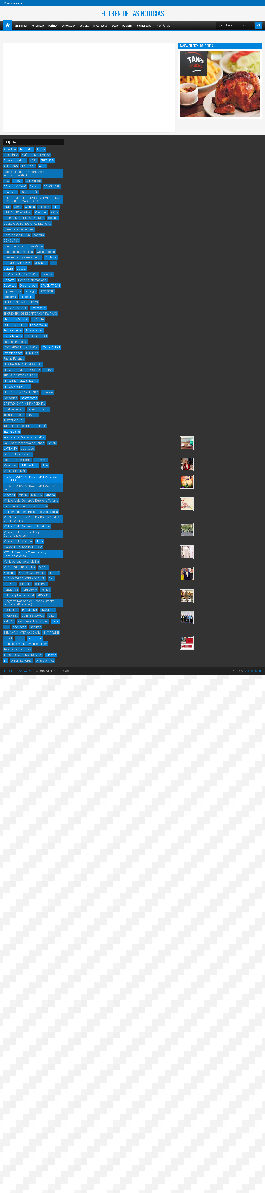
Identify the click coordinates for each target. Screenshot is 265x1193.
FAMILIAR (32, 353)
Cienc (17, 207)
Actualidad (38, 25)
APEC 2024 (48, 160)
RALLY (52, 615)
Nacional (9, 573)
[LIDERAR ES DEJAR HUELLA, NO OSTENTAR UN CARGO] (187, 464)
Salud (115, 25)
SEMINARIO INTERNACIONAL (22, 632)
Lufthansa (40, 460)
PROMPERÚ (29, 610)
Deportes (127, 25)
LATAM (52, 443)
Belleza (17, 181)
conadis (38, 235)
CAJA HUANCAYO (15, 186)
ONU (51, 578)
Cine (56, 207)
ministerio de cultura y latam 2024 (26, 506)
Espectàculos (13, 336)
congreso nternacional (18, 252)
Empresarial (38, 308)
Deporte (9, 280)
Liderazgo (27, 448)
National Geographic (32, 573)
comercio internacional (19, 229)
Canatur (35, 186)
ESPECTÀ (38, 319)
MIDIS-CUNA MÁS (15, 471)
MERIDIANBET (21, 25)
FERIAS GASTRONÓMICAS (20, 375)
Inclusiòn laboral (38, 409)
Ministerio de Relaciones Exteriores (27, 526)
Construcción (46, 252)
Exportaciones (13, 353)
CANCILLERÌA (29, 192)
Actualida (10, 149)
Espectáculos (34, 330)
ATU (6, 181)
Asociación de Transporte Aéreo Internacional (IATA (25, 173)
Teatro (20, 638)
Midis (45, 465)
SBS (6, 627)
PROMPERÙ (48, 610)
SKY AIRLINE (51, 632)
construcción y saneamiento (22, 257)
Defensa (47, 274)
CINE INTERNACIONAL (17, 212)
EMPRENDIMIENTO (15, 308)
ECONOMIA (47, 291)
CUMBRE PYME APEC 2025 (21, 274)
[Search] (258, 25)
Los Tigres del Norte (17, 460)
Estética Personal (15, 342)
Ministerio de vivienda (18, 541)
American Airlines (15, 160)
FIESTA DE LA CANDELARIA (21, 392)
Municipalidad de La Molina (21, 561)
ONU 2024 (10, 584)
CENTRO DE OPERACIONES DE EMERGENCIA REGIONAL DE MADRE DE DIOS (32, 199)
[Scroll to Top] (259, 1187)
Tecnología (35, 638)
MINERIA (36, 495)
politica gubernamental (19, 595)
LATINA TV (10, 448)
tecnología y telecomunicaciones (26, 644)
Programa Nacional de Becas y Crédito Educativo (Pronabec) (29, 602)
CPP (53, 263)
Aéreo (41, 149)
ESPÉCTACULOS (36, 336)
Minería (50, 495)
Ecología (30, 291)
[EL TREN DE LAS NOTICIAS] (7, 25)
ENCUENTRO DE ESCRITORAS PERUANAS (30, 313)
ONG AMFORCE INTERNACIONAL (24, 578)
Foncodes (10, 398)
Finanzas (47, 392)
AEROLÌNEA (11, 155)
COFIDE (53, 218)
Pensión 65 (11, 589)
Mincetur (9, 495)
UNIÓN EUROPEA (21, 660)
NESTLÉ (54, 573)
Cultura (84, 25)
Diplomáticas (28, 285)
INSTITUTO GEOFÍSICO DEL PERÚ (25, 426)
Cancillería (10, 192)
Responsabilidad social (33, 621)
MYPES (43, 567)
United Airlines (45, 660)
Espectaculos (13, 330)
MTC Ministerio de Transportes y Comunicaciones (25, 554)
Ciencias (44, 207)
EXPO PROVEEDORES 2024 (21, 347)
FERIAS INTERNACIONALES (21, 381)
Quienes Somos (145, 25)
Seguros (35, 627)
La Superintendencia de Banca (24, 443)
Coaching (41, 212)
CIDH (7, 207)
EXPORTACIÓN (51, 347)
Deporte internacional (32, 280)
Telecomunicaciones (17, 649)
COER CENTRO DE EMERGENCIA (24, 218)
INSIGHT (32, 415)
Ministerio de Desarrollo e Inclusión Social (31, 512)
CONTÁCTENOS (164, 25)
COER (54, 212)
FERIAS (48, 370)
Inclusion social (14, 415)
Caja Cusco (33, 181)
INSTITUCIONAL (14, 420)
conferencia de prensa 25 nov (23, 246)
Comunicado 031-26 (17, 235)
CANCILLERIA (52, 186)
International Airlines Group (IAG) (24, 437)
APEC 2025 (11, 166)
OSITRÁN (41, 584)
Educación (27, 297)
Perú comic (29, 589)
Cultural (21, 268)
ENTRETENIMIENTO (16, 319)
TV (5, 660)
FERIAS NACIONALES (17, 386)
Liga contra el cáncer (18, 454)
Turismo (51, 655)
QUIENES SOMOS (33, 615)
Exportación (68, 25)
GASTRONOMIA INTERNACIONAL (24, 403)
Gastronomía (29, 398)
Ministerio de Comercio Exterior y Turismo (31, 500)
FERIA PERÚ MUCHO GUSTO (22, 370)
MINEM (23, 495)
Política (52, 25)
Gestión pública (14, 409)
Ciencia (30, 207)
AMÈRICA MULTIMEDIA (36, 155)
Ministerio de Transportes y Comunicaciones (21, 533)
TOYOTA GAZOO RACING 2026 (23, 655)
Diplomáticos (12, 291)
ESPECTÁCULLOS (15, 325)
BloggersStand (253, 670)
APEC (33, 160)
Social (8, 638)
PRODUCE (43, 595)
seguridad (19, 627)
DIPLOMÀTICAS (50, 285)
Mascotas (10, 465)
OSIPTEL (25, 584)
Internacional (12, 431)
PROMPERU (11, 610)
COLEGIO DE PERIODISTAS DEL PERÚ (27, 223)
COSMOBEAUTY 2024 (17, 263)
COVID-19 (41, 263)
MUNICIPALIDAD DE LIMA (19, 567)
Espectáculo (100, 25)
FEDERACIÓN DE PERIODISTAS (23, 364)
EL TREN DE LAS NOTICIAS (132, 13)
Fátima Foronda (14, 358)
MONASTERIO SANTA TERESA (23, 547)
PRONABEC (11, 615)
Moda (39, 541)
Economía (10, 297)
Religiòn (9, 621)
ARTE (42, 166)
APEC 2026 (28, 166)
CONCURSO (11, 240)
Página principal (13, 3)
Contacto (51, 257)
